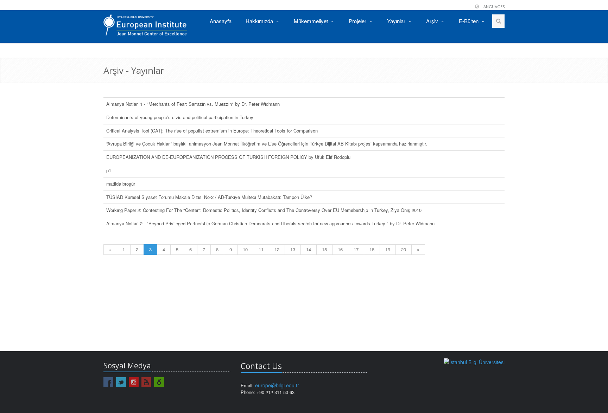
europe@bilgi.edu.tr (277, 385)
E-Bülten (469, 21)
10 (245, 249)
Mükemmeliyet (311, 21)
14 (308, 249)
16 (340, 249)
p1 (108, 170)
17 (356, 249)
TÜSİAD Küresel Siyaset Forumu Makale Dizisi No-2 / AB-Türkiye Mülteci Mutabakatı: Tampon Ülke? (209, 197)
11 (261, 249)
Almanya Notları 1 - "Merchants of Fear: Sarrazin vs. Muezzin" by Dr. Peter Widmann (193, 104)
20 (403, 249)
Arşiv (432, 21)
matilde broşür (120, 183)
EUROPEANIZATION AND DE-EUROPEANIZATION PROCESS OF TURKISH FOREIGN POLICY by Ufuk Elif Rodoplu (228, 157)
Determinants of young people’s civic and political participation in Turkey (179, 117)
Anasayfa (221, 21)
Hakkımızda (260, 21)
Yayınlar (397, 21)
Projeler (358, 21)
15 (324, 249)
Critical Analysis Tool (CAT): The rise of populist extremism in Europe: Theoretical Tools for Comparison (212, 130)
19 (387, 249)
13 (292, 249)
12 (276, 249)
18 (371, 249)
